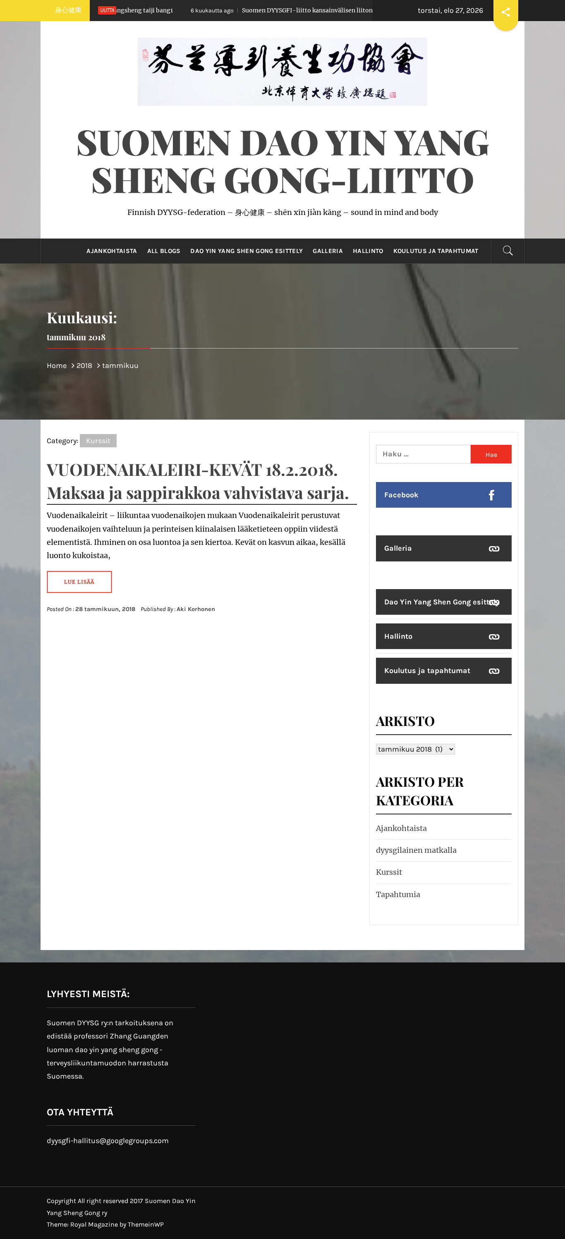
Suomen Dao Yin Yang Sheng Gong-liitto (282, 160)
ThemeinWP (146, 1224)
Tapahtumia (398, 894)
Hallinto (368, 251)
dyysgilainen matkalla (416, 850)
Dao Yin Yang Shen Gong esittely (246, 251)
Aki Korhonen (196, 609)
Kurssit (98, 440)
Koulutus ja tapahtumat (436, 251)
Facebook (401, 494)
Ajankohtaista (111, 251)
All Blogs (164, 251)
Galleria (328, 251)
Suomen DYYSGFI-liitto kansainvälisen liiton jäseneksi (264, 10)
